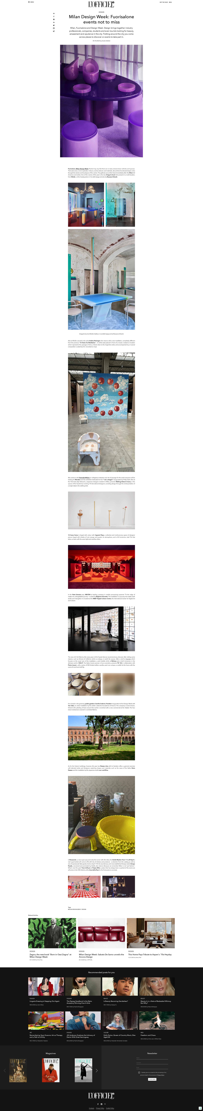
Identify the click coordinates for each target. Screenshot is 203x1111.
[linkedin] (54, 22)
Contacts (91, 1108)
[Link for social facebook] (98, 1104)
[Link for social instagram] (101, 1104)
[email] (54, 13)
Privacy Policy (160, 1075)
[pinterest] (54, 19)
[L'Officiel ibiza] (101, 4)
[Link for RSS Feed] (105, 1104)
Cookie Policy (110, 1108)
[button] (97, 1070)
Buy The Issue (164, 2)
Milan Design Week (82, 169)
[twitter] (54, 25)
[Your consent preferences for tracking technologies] (200, 1108)
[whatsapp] (54, 28)
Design (101, 12)
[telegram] (54, 31)
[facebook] (54, 16)
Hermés (128, 659)
